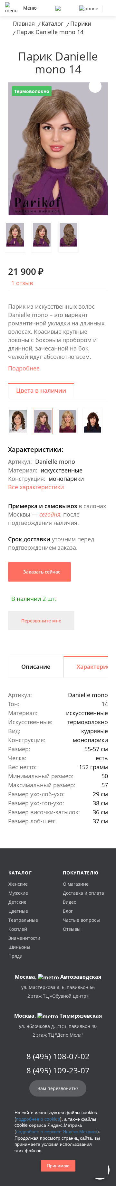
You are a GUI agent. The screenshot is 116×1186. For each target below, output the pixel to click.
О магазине (76, 884)
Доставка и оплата (83, 893)
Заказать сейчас (41, 572)
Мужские (18, 893)
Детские (17, 902)
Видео (69, 902)
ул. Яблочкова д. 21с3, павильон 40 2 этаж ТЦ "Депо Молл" (58, 1030)
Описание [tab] (35, 666)
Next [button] (95, 86)
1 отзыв (22, 283)
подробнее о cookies (38, 1119)
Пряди (15, 956)
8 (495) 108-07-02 (58, 1056)
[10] (18, 421)
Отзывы (72, 929)
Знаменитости (24, 938)
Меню (30, 8)
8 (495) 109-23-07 (58, 1070)
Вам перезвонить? (57, 1088)
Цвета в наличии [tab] (41, 390)
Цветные (18, 911)
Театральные (23, 920)
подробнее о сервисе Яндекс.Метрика (56, 1131)
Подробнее (24, 368)
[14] (43, 421)
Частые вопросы (81, 920)
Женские (18, 884)
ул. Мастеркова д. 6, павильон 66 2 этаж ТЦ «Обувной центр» (58, 991)
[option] (58, 148)
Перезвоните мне (41, 621)
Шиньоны (19, 947)
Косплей (17, 929)
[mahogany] (92, 421)
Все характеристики (36, 487)
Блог (68, 911)
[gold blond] (68, 421)
